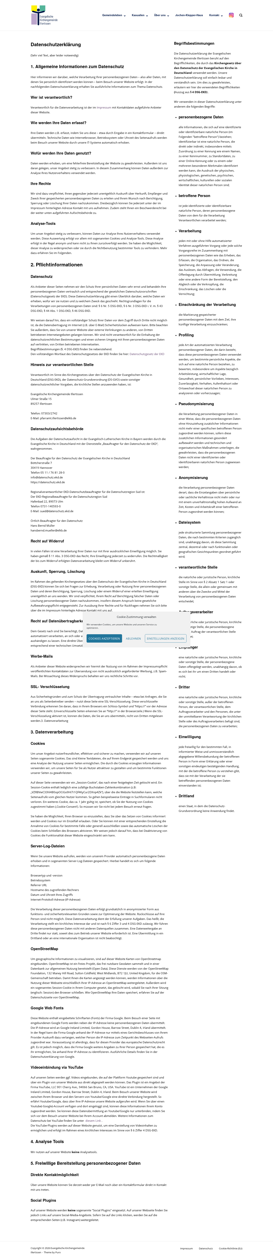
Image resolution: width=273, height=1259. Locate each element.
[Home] (44, 15)
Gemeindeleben (112, 15)
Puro (58, 1252)
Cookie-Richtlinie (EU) (230, 1248)
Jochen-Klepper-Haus (189, 15)
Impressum (104, 107)
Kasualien (138, 15)
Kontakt (214, 15)
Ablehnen (133, 638)
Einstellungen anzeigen (165, 638)
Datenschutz (206, 1248)
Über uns (160, 15)
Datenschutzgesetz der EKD (147, 354)
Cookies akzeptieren (104, 638)
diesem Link (93, 1120)
